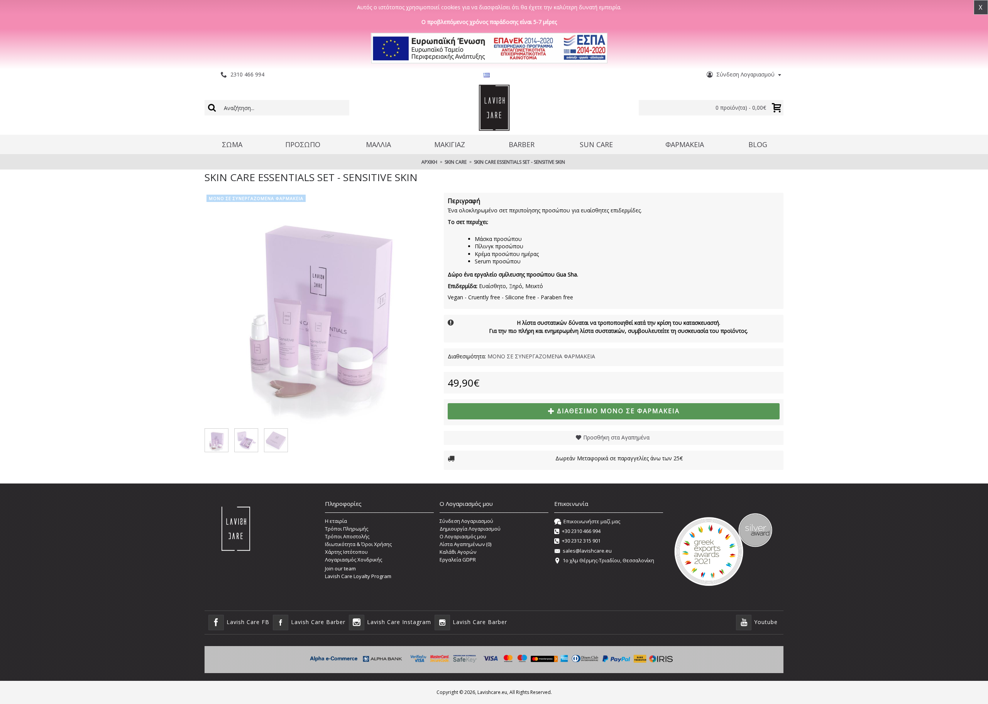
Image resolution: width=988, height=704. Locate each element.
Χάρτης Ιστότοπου (346, 551)
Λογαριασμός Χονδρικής (353, 559)
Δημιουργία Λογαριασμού (470, 528)
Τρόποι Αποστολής (347, 536)
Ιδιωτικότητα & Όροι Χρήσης (358, 544)
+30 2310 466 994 (581, 531)
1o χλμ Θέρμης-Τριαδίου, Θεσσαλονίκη (608, 560)
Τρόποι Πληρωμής (346, 528)
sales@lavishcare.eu (587, 550)
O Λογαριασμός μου (463, 536)
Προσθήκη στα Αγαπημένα (616, 437)
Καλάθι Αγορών (458, 551)
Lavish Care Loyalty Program (358, 576)
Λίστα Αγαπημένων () (465, 544)
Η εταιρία (336, 520)
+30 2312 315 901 (581, 541)
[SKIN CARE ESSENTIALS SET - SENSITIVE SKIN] (320, 308)
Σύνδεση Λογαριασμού (466, 520)
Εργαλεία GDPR (458, 559)
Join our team (340, 568)
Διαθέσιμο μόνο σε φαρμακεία (618, 411)
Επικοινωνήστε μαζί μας (591, 521)
